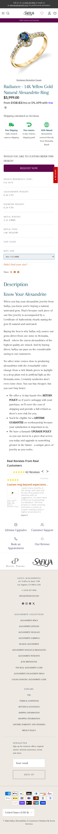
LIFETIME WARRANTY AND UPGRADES (29, 724)
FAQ (29, 695)
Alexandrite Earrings (29, 638)
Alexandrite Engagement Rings (29, 673)
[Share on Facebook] (15, 272)
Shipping (9, 115)
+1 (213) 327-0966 (29, 3)
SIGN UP (29, 774)
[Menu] (3, 13)
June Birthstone (29, 662)
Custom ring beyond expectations (28, 484)
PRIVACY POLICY (29, 730)
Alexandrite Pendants (29, 656)
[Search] (9, 13)
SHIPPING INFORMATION (29, 713)
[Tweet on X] (11, 272)
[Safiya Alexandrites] (29, 13)
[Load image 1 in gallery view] (28, 50)
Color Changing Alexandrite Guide (29, 679)
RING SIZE (9, 251)
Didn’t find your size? (15, 264)
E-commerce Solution (37, 821)
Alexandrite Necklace (29, 632)
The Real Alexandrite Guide (29, 667)
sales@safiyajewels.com (19, 5)
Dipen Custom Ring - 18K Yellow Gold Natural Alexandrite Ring (12, 503)
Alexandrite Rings (29, 620)
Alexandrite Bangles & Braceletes (29, 650)
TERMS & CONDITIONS (29, 701)
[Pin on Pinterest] (18, 272)
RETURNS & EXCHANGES (29, 707)
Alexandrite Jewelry (29, 626)
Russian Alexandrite (29, 644)
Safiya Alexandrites (17, 821)
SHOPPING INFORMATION (29, 718)
